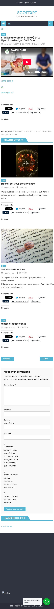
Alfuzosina (14, 131)
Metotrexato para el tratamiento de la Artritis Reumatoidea (9, 358)
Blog (3, 35)
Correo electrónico (9, 421)
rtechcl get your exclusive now (18, 183)
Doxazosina (28, 131)
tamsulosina (12, 134)
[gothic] (6, 593)
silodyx (4, 134)
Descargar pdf (7, 92)
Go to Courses (7, 526)
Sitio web (7, 433)
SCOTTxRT (27, 13)
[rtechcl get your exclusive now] (27, 161)
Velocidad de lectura (13, 269)
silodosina (47, 131)
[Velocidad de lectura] (27, 246)
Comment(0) (39, 44)
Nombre (7, 409)
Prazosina (38, 131)
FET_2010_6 (8, 81)
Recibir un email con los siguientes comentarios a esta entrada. (11, 481)
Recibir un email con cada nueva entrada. (11, 499)
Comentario (10, 385)
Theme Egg (38, 606)
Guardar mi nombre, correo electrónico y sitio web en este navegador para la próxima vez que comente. (11, 456)
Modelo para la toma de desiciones (47, 358)
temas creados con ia (13, 323)
